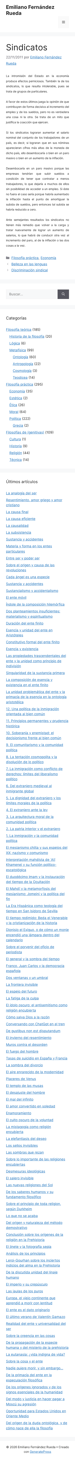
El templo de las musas (24, 1086)
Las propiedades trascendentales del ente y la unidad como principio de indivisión (36, 661)
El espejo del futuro (21, 991)
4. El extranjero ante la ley (27, 810)
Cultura (15, 439)
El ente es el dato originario (28, 1310)
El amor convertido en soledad (30, 1106)
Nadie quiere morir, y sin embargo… (34, 1368)
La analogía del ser (21, 493)
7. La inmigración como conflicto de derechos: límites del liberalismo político (34, 774)
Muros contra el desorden (26, 1045)
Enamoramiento (18, 1113)
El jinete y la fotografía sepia (28, 1247)
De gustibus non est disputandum (33, 1031)
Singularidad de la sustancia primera (35, 673)
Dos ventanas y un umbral (27, 978)
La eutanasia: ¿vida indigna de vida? (35, 1354)
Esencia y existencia (22, 649)
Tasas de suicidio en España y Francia (36, 1058)
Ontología (20, 357)
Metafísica (17, 350)
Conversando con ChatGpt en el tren (35, 1024)
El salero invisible (20, 1178)
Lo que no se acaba (22, 1216)
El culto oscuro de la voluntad (29, 1120)
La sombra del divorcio (24, 1065)
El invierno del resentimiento (28, 1038)
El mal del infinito (19, 1099)
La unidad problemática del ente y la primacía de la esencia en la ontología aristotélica (36, 697)
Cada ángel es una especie (28, 577)
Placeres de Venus (21, 1079)
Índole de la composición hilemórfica (35, 604)
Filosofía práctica (25, 258)
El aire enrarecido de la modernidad (35, 1072)
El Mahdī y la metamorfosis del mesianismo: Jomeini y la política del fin (35, 894)
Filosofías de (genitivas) (25, 432)
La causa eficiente (20, 519)
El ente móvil (16, 598)
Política (15, 419)
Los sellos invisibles (22, 1146)
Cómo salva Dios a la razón (28, 1017)
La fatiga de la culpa (22, 998)
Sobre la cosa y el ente (24, 1361)
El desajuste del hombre (25, 1093)
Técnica (15, 460)
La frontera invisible (22, 985)
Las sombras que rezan (25, 1152)
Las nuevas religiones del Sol (29, 1185)
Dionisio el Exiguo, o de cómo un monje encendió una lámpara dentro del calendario (37, 935)
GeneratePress (40, 1452)
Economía (48, 258)
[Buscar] (63, 294)
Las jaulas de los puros (24, 1291)
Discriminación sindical (29, 270)
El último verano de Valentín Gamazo (35, 1317)
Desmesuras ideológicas (25, 1171)
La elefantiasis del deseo (26, 1139)
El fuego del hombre (22, 1051)
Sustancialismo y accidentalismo (32, 591)
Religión (15, 453)
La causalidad (17, 526)
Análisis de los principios (25, 1253)
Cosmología (22, 371)
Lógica (14, 343)
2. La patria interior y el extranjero (33, 829)
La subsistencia (18, 532)
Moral (13, 412)
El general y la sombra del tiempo (33, 959)
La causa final (17, 512)
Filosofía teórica (18, 330)
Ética (13, 405)
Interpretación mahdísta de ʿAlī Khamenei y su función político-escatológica (31, 865)
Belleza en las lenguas (29, 264)
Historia (15, 446)
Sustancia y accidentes (24, 539)
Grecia (18, 425)
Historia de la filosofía (26, 336)
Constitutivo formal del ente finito (33, 642)
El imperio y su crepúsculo (27, 1284)
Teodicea (20, 378)
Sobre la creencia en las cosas (30, 1336)
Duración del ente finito (24, 623)
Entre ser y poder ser (23, 558)
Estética (15, 398)
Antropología (23, 364)
